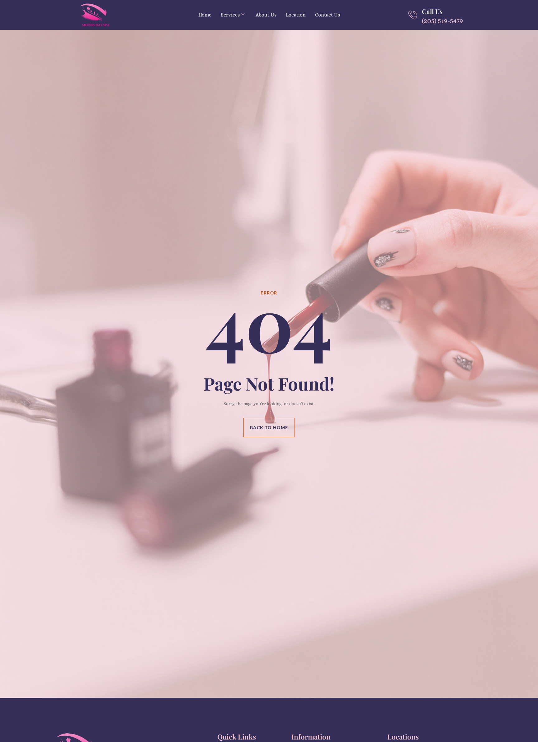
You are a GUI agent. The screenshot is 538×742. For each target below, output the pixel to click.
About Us (266, 15)
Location (296, 15)
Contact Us (327, 15)
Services (230, 15)
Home (204, 15)
